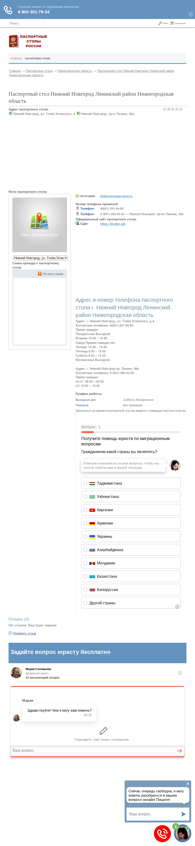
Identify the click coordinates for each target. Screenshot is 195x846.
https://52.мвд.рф (112, 223)
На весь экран (53, 273)
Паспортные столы (39, 70)
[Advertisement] (97, 156)
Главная (15, 70)
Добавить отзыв (24, 633)
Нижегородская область (75, 70)
